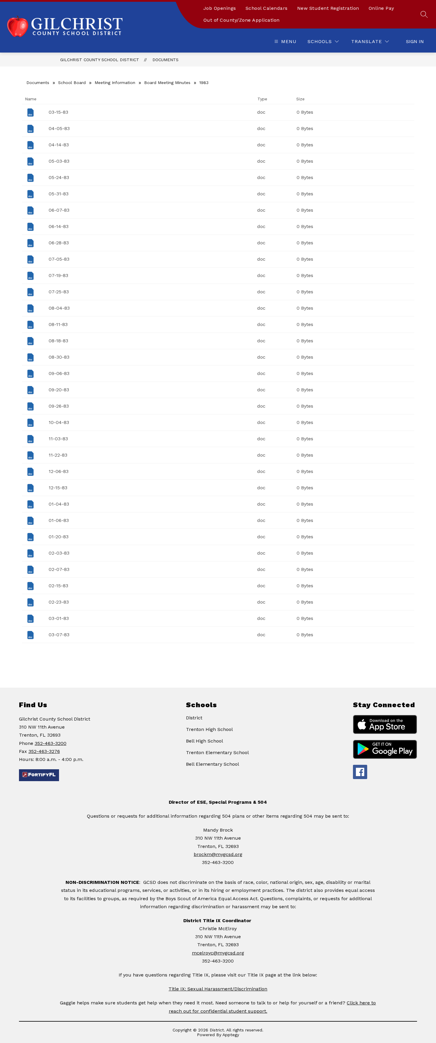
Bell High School (204, 741)
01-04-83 (59, 504)
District (194, 718)
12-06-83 (59, 471)
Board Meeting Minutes (167, 82)
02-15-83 (58, 585)
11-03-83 (58, 438)
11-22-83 (58, 455)
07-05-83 (59, 259)
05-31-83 (59, 194)
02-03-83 (59, 553)
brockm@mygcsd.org (218, 854)
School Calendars (267, 8)
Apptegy (230, 1034)
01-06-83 (59, 520)
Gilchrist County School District (99, 59)
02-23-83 (59, 602)
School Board (72, 82)
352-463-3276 (44, 751)
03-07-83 (59, 634)
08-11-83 (58, 324)
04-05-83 (59, 128)
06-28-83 (59, 243)
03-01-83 (59, 618)
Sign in (415, 41)
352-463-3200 (50, 743)
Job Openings (219, 8)
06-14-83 (59, 226)
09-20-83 (59, 389)
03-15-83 (58, 112)
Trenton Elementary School (217, 752)
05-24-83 (59, 177)
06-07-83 (59, 210)
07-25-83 (59, 292)
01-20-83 (59, 536)
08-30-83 (59, 357)
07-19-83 (58, 275)
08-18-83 (58, 341)
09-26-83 (59, 406)
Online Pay (381, 8)
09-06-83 (59, 373)
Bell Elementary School (212, 764)
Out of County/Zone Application (241, 20)
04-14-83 (59, 145)
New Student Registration (328, 8)
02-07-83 (59, 569)
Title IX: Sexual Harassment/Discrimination (217, 989)
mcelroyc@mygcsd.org (218, 953)
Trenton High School (209, 729)
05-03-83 (59, 161)
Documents (165, 59)
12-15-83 (58, 487)
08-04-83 (59, 308)
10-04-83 (59, 422)
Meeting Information (115, 82)
